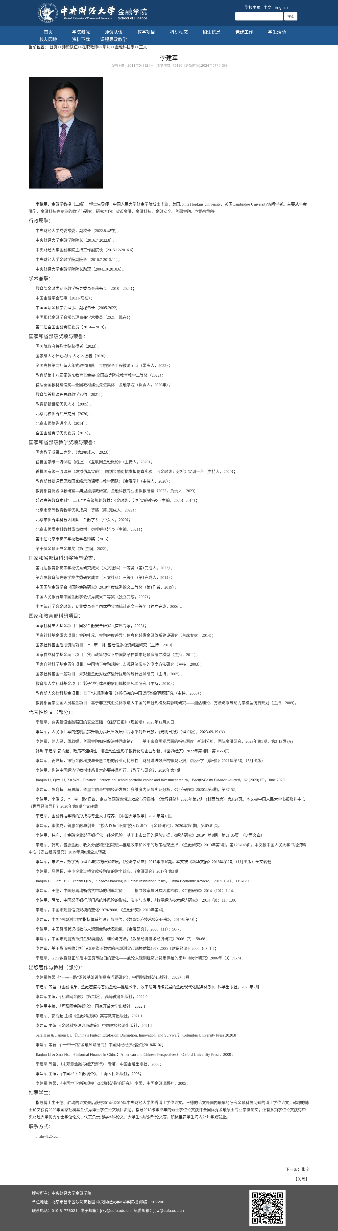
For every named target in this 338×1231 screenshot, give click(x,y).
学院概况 (81, 32)
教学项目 (146, 32)
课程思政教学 (113, 39)
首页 (48, 32)
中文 (267, 7)
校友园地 (48, 39)
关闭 (301, 1179)
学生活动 (277, 32)
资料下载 (81, 39)
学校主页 (253, 7)
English (281, 7)
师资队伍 (113, 32)
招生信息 (211, 32)
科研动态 (179, 32)
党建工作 (244, 32)
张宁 (305, 1169)
